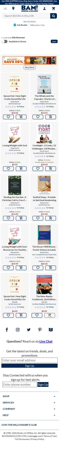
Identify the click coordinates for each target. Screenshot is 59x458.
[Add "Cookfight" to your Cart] (50, 168)
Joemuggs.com (35, 436)
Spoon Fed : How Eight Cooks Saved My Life (15, 97)
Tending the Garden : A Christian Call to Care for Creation (14, 199)
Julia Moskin (39, 153)
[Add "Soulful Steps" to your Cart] (50, 218)
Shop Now (29, 67)
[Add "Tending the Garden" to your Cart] (21, 218)
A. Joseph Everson (41, 254)
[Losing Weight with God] (15, 133)
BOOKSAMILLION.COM (14, 436)
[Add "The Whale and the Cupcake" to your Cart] (50, 117)
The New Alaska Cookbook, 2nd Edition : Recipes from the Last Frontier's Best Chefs (44, 298)
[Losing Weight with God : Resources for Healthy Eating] (15, 235)
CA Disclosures (22, 439)
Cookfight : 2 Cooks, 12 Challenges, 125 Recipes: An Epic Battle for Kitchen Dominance (44, 147)
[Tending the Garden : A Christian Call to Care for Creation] (15, 185)
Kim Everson (15, 150)
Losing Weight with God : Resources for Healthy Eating (14, 248)
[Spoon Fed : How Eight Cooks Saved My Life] (15, 84)
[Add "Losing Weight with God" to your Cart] (21, 168)
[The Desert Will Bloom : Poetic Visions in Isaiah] (44, 235)
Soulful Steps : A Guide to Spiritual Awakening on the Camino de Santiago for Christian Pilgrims (44, 199)
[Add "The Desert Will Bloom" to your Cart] (50, 268)
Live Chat (46, 341)
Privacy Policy (37, 439)
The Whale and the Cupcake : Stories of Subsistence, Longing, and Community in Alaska (44, 98)
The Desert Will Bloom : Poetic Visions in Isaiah (44, 248)
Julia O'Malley (40, 104)
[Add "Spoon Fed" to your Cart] (21, 117)
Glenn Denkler (39, 304)
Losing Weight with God (15, 145)
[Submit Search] (53, 16)
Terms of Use (49, 436)
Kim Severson (16, 104)
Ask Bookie (22, 25)
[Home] (29, 8)
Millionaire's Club (37, 25)
